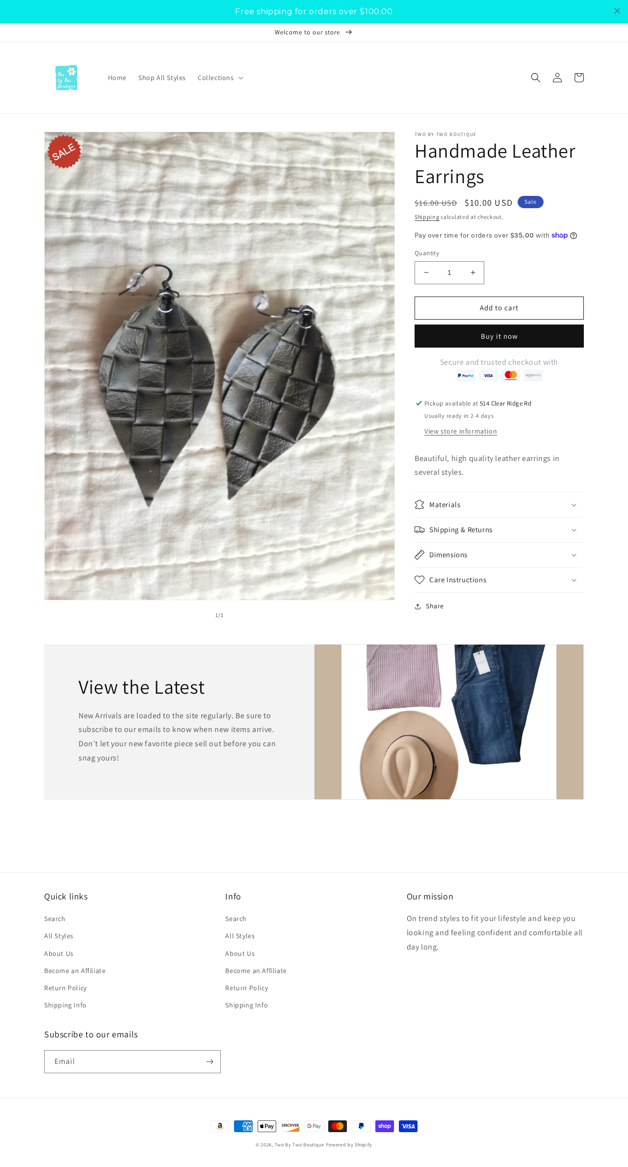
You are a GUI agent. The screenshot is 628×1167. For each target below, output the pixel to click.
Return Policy (65, 987)
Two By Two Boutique (300, 1144)
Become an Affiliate (74, 970)
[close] (617, 11)
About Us (59, 953)
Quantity (427, 253)
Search (55, 918)
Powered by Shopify (349, 1144)
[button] (219, 77)
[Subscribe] (209, 1061)
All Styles (59, 935)
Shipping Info (65, 1005)
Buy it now (499, 336)
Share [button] (435, 605)
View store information (460, 431)
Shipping (427, 216)
